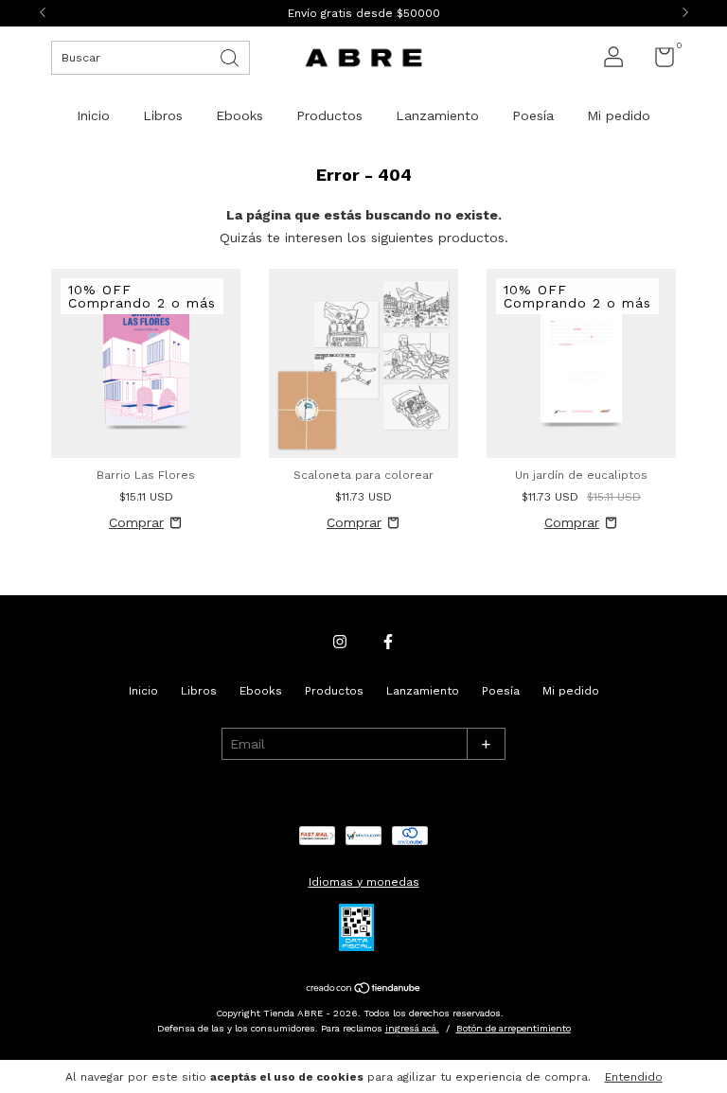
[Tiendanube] (364, 988)
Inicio (93, 115)
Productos (329, 115)
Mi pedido (618, 115)
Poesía (533, 115)
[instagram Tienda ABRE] (339, 641)
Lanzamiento (437, 115)
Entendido (634, 1077)
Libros (163, 115)
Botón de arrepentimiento (513, 1028)
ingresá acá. (412, 1028)
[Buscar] (231, 56)
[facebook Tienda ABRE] (388, 641)
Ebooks (239, 115)
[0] (657, 61)
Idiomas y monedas (364, 882)
